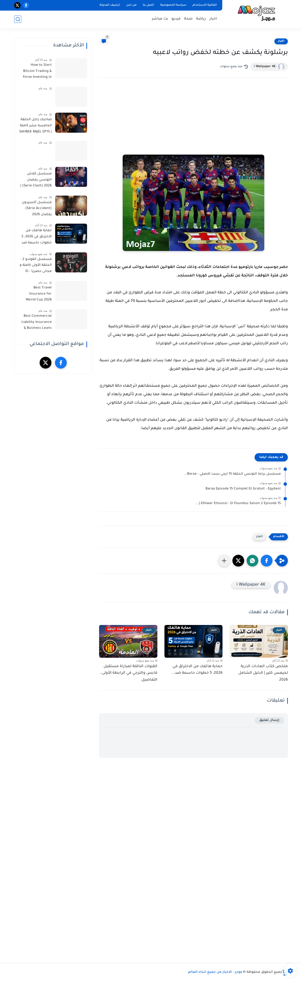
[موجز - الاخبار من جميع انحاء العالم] (256, 13)
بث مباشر (160, 19)
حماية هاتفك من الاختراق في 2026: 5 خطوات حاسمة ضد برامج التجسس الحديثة (36, 237)
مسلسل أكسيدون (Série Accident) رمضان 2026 (37, 209)
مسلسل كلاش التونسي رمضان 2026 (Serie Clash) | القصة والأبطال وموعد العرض (36, 180)
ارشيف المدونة (110, 5)
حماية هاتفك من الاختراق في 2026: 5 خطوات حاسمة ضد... (196, 669)
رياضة (201, 19)
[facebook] (26, 5)
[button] (267, 561)
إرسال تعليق (269, 720)
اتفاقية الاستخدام (205, 5)
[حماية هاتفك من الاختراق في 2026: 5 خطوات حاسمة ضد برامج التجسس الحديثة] (71, 234)
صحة (188, 19)
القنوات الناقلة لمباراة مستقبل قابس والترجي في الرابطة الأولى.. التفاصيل (128, 673)
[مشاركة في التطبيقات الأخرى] (224, 561)
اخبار (213, 19)
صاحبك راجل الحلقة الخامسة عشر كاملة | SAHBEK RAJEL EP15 (35, 126)
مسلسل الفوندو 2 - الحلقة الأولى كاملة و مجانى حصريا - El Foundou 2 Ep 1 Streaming (36, 266)
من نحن (131, 5)
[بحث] (17, 19)
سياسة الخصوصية (173, 5)
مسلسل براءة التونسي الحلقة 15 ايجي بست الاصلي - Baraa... (232, 474)
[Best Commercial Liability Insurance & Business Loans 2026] (71, 319)
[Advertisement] (193, 123)
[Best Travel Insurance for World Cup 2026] (71, 291)
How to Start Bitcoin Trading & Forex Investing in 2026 (37, 72)
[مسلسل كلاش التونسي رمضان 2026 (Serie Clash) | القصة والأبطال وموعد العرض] (71, 177)
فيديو (176, 19)
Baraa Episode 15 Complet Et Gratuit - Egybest (243, 489)
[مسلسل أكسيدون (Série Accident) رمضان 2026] (71, 206)
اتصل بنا (148, 5)
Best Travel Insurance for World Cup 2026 (39, 294)
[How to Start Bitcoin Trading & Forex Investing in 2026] (71, 68)
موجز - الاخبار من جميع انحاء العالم (215, 972)
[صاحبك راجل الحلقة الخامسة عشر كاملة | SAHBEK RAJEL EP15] (71, 123)
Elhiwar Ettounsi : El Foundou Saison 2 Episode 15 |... (238, 503)
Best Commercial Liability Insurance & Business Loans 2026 (36, 323)
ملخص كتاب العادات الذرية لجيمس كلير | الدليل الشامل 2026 (263, 673)
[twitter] (17, 5)
